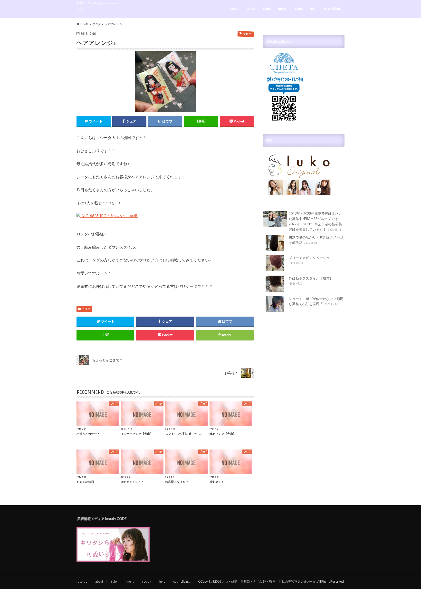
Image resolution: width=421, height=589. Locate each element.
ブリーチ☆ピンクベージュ (309, 260)
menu (282, 8)
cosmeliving (332, 8)
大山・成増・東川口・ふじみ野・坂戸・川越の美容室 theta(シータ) (268, 581)
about (251, 8)
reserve (234, 8)
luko (313, 8)
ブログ (85, 309)
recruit (298, 8)
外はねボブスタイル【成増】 (311, 280)
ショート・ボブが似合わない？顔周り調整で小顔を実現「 (316, 301)
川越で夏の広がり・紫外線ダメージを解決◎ (316, 240)
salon (267, 8)
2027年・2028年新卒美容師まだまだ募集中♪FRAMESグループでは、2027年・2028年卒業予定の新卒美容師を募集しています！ (315, 221)
